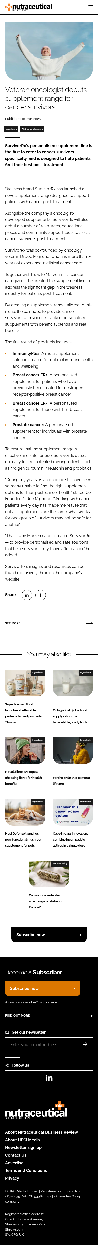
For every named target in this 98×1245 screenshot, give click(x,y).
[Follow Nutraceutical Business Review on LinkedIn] (49, 1079)
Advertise (14, 1163)
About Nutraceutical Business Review (41, 1132)
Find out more (17, 1015)
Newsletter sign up (23, 1147)
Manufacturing (60, 863)
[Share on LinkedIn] (27, 595)
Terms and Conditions (26, 1170)
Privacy (12, 1178)
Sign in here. (48, 1002)
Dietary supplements (32, 129)
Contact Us (15, 1155)
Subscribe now (30, 934)
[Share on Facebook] (40, 595)
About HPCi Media (22, 1140)
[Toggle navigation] (91, 7)
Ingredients (11, 129)
